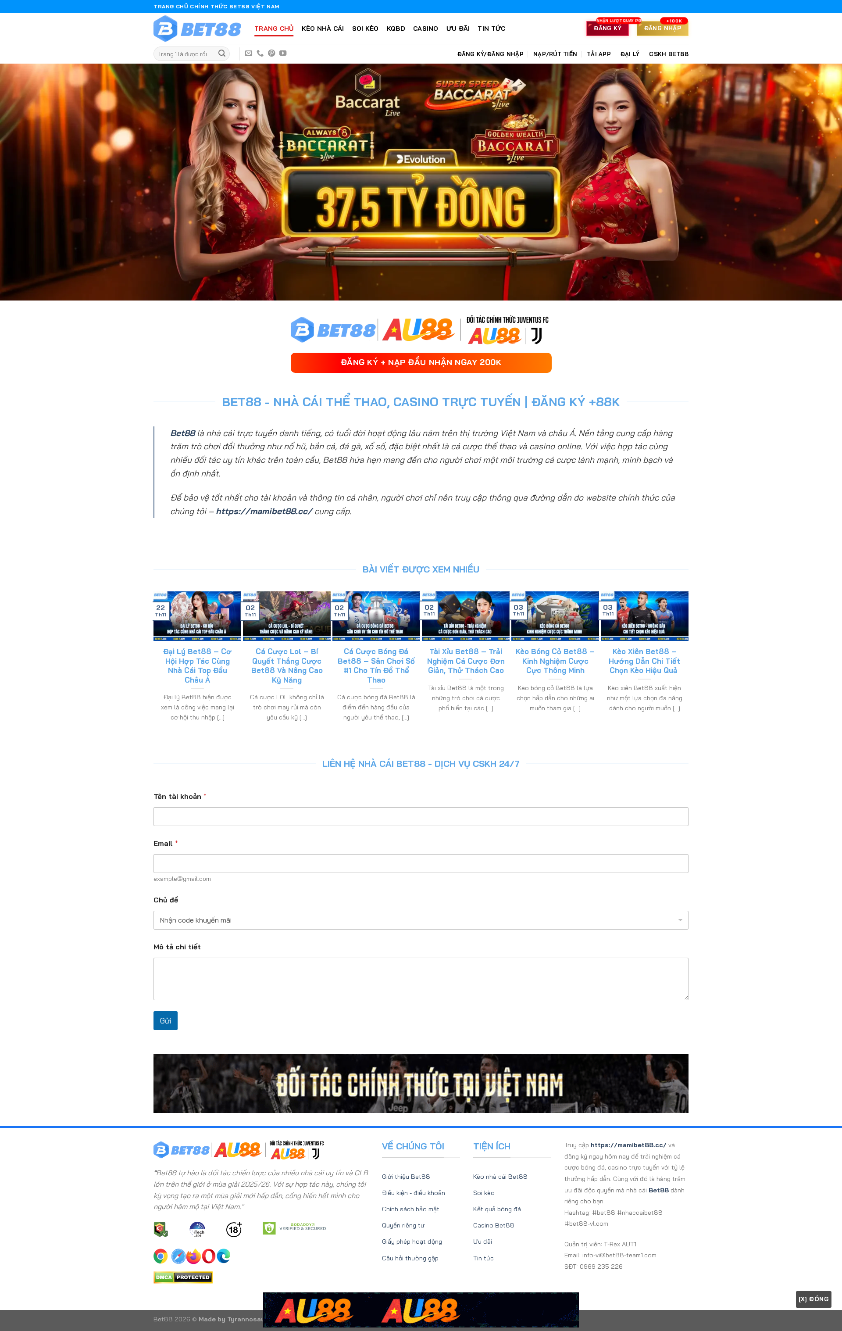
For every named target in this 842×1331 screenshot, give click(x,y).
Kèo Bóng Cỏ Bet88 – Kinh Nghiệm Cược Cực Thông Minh (555, 661)
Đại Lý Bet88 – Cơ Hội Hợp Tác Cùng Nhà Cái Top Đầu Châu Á (197, 665)
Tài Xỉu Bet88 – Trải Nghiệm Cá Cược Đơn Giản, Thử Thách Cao (466, 661)
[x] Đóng (814, 1299)
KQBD (396, 28)
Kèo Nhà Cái (323, 28)
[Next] (684, 666)
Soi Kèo (365, 28)
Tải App (599, 53)
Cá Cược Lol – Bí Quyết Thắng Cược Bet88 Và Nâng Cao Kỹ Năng (287, 665)
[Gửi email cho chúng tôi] (248, 53)
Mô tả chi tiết (177, 947)
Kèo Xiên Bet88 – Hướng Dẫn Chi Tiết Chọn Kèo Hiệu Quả (644, 661)
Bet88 (182, 433)
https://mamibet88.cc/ (264, 511)
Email (165, 843)
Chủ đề (165, 900)
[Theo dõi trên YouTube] (282, 53)
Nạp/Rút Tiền (555, 53)
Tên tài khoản (180, 796)
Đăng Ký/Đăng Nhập (490, 53)
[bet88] (197, 28)
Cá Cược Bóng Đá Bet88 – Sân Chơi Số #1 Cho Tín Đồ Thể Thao (376, 665)
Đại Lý (630, 53)
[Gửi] (221, 54)
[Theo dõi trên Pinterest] (271, 53)
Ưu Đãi (458, 28)
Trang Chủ (274, 28)
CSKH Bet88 (669, 53)
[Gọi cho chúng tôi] (260, 53)
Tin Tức (491, 28)
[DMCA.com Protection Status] (183, 1276)
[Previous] (157, 666)
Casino (426, 28)
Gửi (165, 1020)
